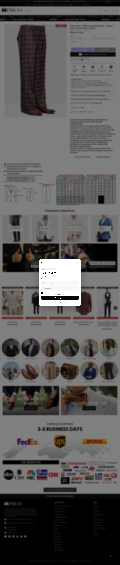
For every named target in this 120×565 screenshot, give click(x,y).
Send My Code (60, 298)
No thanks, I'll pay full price (60, 302)
